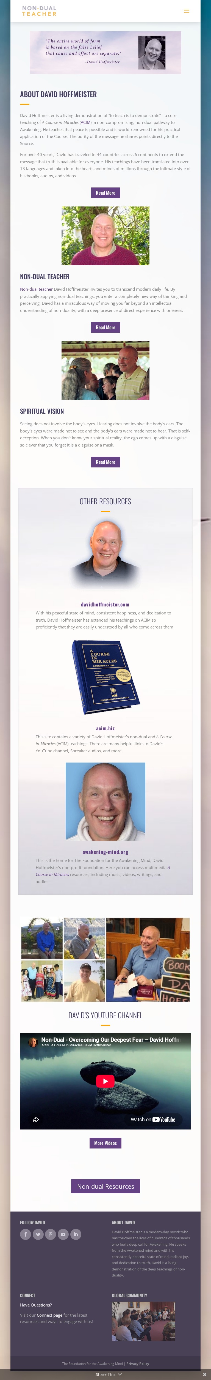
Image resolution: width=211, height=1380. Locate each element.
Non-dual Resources (105, 1186)
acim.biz (105, 728)
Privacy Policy (137, 1363)
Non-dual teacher (36, 289)
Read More (105, 192)
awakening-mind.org (105, 851)
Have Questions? (36, 1305)
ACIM (85, 122)
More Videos (105, 1142)
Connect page (49, 1315)
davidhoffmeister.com (105, 604)
